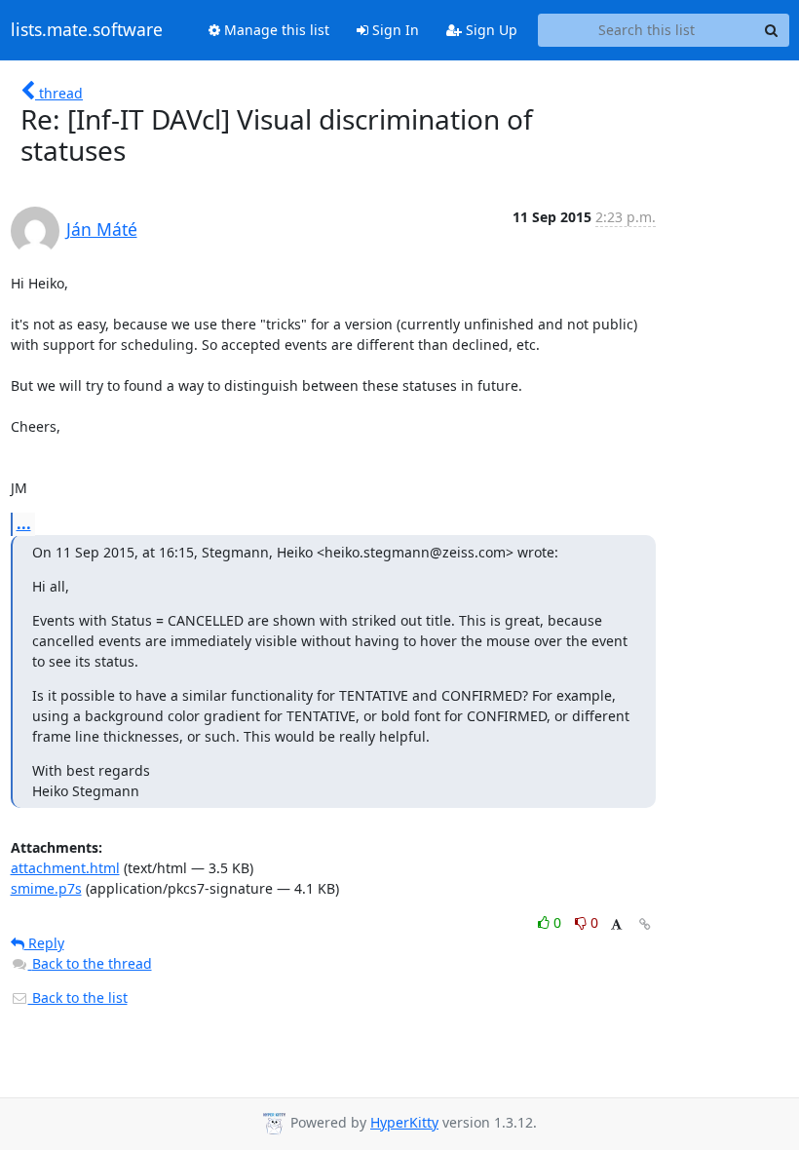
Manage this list (274, 29)
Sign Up (489, 29)
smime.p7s (46, 888)
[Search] (771, 30)
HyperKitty (404, 1122)
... (24, 523)
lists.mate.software (87, 30)
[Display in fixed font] (616, 925)
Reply (44, 943)
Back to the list (78, 997)
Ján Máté (101, 229)
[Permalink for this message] (645, 924)
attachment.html (65, 868)
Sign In (393, 29)
